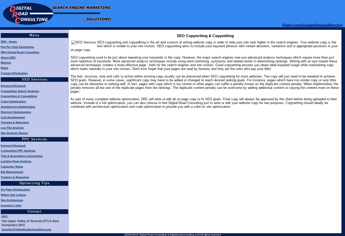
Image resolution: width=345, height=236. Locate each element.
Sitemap (321, 25)
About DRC (8, 57)
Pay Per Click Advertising (17, 46)
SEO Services (34, 79)
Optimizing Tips (34, 183)
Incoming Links (11, 205)
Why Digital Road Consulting (20, 52)
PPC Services (34, 139)
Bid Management (12, 171)
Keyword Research (13, 85)
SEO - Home (9, 41)
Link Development (13, 117)
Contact (308, 25)
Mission (6, 62)
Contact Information (14, 73)
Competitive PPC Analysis (18, 150)
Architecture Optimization (18, 106)
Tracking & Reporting (15, 122)
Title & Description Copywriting (22, 156)
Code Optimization (13, 101)
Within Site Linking (13, 194)
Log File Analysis (12, 127)
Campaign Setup (12, 166)
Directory (336, 25)
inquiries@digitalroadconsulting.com (26, 229)
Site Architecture (12, 200)
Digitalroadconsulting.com (185, 234)
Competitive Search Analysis (20, 91)
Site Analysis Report (14, 133)
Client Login (292, 25)
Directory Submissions (16, 112)
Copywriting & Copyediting (19, 96)
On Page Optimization (15, 189)
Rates (4, 67)
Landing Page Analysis (16, 161)
